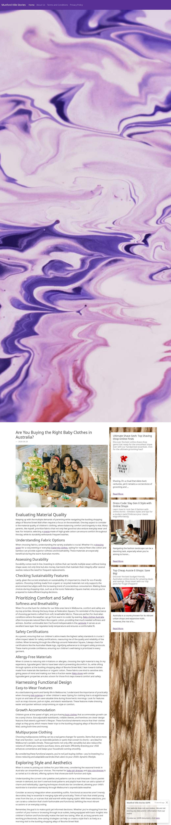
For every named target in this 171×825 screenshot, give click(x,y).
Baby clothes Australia (93, 617)
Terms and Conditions (57, 4)
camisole (82, 623)
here (157, 818)
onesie (46, 531)
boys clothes (71, 714)
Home (32, 4)
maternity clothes (59, 547)
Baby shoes (77, 673)
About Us (40, 4)
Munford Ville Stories (14, 4)
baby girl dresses (75, 770)
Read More (118, 494)
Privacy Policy (76, 4)
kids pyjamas (37, 695)
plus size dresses (96, 770)
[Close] (166, 802)
